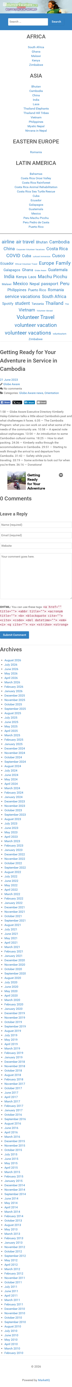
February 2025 (13, 739)
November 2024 (14, 753)
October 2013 (13, 1220)
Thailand (54, 303)
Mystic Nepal (36, 126)
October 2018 (13, 1070)
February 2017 (13, 1106)
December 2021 (14, 907)
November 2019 (14, 1017)
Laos (36, 104)
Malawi (36, 56)
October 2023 (13, 810)
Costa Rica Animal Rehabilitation (36, 187)
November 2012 (14, 1247)
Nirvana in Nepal (36, 130)
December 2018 (14, 1061)
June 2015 (11, 1159)
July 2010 (10, 1331)
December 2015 (14, 1141)
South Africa (36, 47)
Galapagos (36, 204)
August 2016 (12, 1123)
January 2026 (13, 691)
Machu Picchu (52, 276)
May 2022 (11, 885)
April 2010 (11, 1344)
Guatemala (36, 209)
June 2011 (11, 1291)
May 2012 (11, 1260)
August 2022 (12, 872)
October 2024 (13, 757)
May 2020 (11, 991)
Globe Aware (40, 270)
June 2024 (11, 775)
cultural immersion (41, 256)
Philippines (36, 122)
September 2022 (15, 867)
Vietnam (36, 117)
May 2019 (11, 1039)
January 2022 (13, 903)
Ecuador (36, 200)
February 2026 (13, 686)
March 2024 (12, 788)
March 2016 (12, 1136)
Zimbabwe (36, 65)
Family (63, 263)
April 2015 (11, 1167)
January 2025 (13, 744)
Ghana (36, 51)
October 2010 (13, 1317)
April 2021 (11, 942)
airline (8, 241)
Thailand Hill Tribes (36, 113)
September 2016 (15, 1119)
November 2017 (14, 1084)
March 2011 (12, 1300)
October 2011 (13, 1282)
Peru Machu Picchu (36, 218)
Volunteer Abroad (45, 311)
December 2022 (14, 854)
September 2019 (15, 1026)
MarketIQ (44, 1380)
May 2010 (11, 1339)
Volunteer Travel (35, 317)
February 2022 (13, 898)
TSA (67, 304)
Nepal (35, 284)
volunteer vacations (28, 333)
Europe (46, 263)
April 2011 (11, 1295)
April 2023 (11, 836)
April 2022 (11, 889)
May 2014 (11, 1203)
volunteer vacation (36, 325)
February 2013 (13, 1238)
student (22, 303)
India (36, 99)
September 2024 (15, 761)
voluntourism (59, 333)
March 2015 (12, 1172)
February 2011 (13, 1304)
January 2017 (13, 1110)
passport (49, 283)
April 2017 (11, 1097)
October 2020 (13, 969)
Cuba (36, 196)
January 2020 (13, 1009)
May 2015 (11, 1163)
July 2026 (10, 664)
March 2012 (12, 1269)
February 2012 (13, 1273)
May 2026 (11, 673)
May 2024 (11, 779)
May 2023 (11, 832)
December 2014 (14, 1185)
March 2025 (12, 735)
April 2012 (11, 1264)
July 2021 (10, 929)
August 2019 (12, 1031)
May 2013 (11, 1229)
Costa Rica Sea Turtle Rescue (36, 191)
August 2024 (12, 766)
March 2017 (12, 1101)
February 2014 (13, 1216)
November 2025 (14, 700)
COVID (13, 255)
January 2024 (13, 797)
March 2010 (12, 1348)
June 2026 (11, 669)
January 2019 (13, 1057)
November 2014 (14, 1189)
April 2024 (11, 784)
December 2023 (14, 801)
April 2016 (11, 1132)
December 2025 (14, 695)
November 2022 (14, 859)
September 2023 (15, 814)
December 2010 (14, 1309)
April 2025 (11, 731)
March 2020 (12, 1000)
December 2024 (14, 748)
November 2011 (14, 1278)
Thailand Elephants (36, 108)
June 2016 (11, 1128)
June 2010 (11, 1335)
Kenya (36, 60)
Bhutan (36, 86)
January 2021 (13, 956)
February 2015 (13, 1176)
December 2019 (14, 1013)
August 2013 (12, 1225)
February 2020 (13, 1004)
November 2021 (14, 911)
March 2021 (12, 947)
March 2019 (12, 1048)
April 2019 (11, 1044)
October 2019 (13, 1022)
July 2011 (10, 1286)
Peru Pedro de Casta (36, 222)
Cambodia (36, 91)
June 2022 (11, 881)
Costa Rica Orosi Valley (36, 178)
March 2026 (12, 682)
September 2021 (15, 920)
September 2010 (15, 1322)
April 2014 (11, 1207)
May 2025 (11, 726)
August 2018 (12, 1075)
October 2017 (13, 1088)
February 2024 (13, 792)
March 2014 (12, 1211)
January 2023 (13, 850)
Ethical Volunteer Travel (26, 264)
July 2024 (10, 770)
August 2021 (12, 925)
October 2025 (13, 704)
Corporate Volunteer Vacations (30, 249)
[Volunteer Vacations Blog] (36, 6)
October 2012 (13, 1251)
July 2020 (10, 982)
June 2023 (11, 828)
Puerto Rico (36, 227)
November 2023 (14, 806)
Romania (36, 152)
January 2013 (13, 1242)
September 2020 (15, 973)
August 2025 (12, 713)
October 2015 (13, 1150)
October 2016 (13, 1114)
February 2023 (13, 845)
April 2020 (11, 995)
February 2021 (13, 951)
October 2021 (13, 916)
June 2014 (11, 1198)
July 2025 (10, 717)
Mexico (36, 213)
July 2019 (10, 1035)
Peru (64, 283)
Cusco (58, 255)
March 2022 (12, 894)
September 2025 (15, 709)
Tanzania (38, 304)
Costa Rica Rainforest (36, 182)
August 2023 (12, 819)
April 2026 (11, 678)
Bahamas (36, 174)
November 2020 (14, 964)
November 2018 (14, 1066)
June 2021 (11, 934)
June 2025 (11, 722)
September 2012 (15, 1256)
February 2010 (13, 1353)
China (36, 95)
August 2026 (12, 660)
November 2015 (14, 1145)
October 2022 (13, 863)
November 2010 (14, 1313)
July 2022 (10, 876)
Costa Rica (57, 248)
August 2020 (12, 978)
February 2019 (13, 1053)
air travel (25, 241)
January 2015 (13, 1181)
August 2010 (12, 1326)
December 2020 (14, 960)
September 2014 (15, 1194)
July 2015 (10, 1154)
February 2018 (13, 1079)
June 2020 (11, 986)
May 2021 (11, 938)
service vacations (22, 296)
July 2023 (10, 823)
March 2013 (12, 1234)
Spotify (7, 304)
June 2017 (11, 1092)
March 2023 (12, 841)
